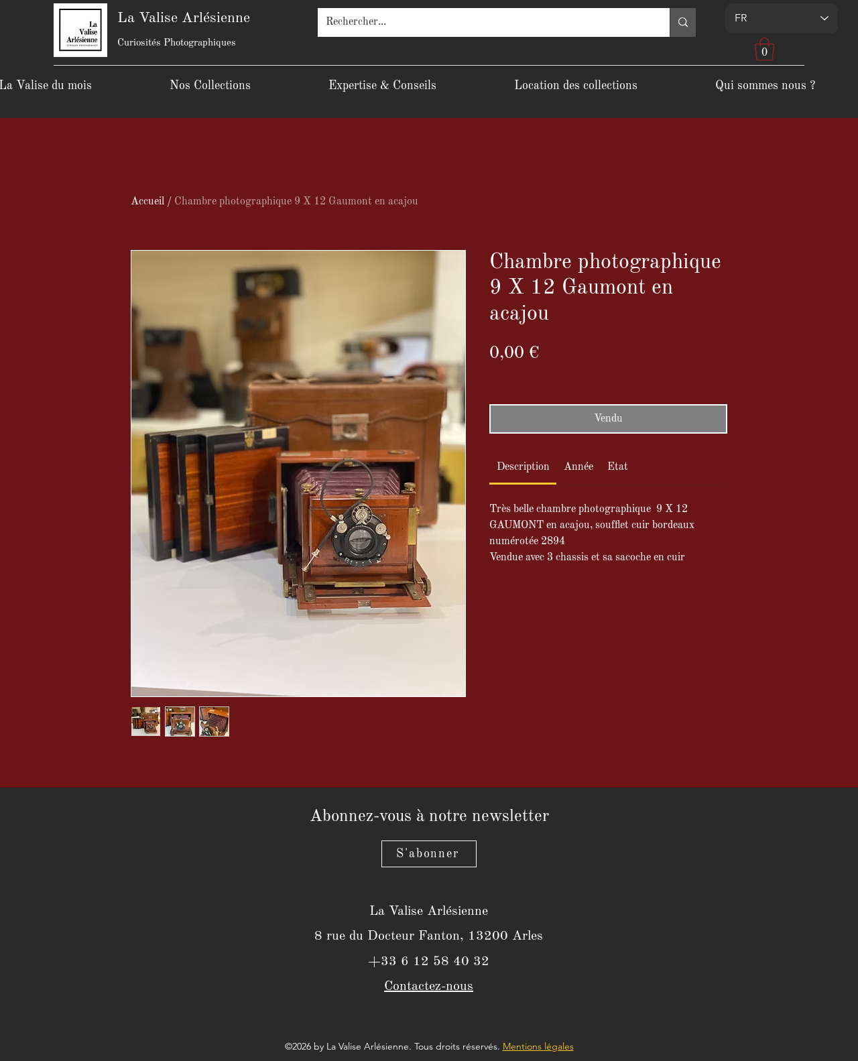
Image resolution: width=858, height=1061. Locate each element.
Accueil (147, 201)
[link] (523, 467)
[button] (764, 49)
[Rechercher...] (683, 22)
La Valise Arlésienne (183, 18)
